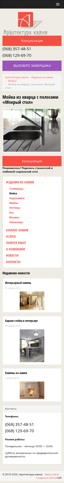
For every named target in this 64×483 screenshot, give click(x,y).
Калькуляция (32, 161)
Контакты (13, 262)
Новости (12, 255)
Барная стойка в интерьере (21, 321)
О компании (15, 249)
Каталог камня (17, 230)
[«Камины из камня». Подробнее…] (32, 390)
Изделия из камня (20, 182)
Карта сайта (52, 474)
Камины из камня (16, 373)
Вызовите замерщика (32, 66)
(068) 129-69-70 (16, 55)
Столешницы (16, 188)
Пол (11, 212)
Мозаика (14, 217)
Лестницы (14, 207)
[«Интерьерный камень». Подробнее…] (32, 300)
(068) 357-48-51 (16, 48)
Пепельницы (16, 222)
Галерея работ (16, 243)
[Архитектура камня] (25, 23)
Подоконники (16, 198)
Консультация (32, 41)
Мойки (13, 193)
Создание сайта (45, 477)
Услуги (11, 236)
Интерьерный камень (18, 283)
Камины (13, 203)
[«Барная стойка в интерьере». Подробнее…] (32, 345)
